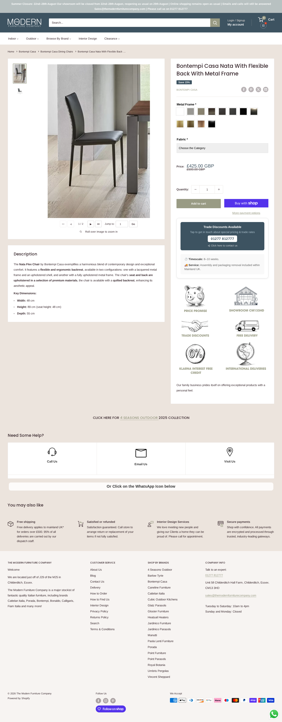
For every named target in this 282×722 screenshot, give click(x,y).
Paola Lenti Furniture (160, 641)
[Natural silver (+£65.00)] (255, 111)
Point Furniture (157, 653)
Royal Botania (156, 664)
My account (236, 24)
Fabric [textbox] (182, 139)
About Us (96, 569)
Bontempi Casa (186, 89)
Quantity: (182, 189)
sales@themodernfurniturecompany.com (230, 595)
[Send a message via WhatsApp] (274, 714)
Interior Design (99, 605)
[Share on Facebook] (244, 89)
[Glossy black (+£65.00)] (212, 124)
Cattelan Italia (156, 593)
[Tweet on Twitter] (258, 89)
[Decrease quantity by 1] (195, 189)
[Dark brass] (212, 111)
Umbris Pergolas (158, 670)
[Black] (244, 111)
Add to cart (198, 203)
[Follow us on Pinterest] (113, 700)
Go (133, 224)
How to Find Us (100, 599)
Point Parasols (157, 659)
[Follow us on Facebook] (98, 700)
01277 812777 (214, 575)
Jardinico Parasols (159, 629)
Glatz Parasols (157, 605)
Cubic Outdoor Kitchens (163, 599)
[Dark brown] (223, 111)
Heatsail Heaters (158, 617)
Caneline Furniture (159, 587)
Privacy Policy (99, 611)
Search (94, 623)
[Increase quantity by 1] (219, 189)
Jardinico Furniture (159, 623)
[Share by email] (265, 89)
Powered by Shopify (19, 698)
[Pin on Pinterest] (251, 89)
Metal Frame (186, 104)
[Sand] (202, 111)
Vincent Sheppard (159, 676)
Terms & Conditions (102, 629)
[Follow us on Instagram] (105, 700)
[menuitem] (13, 38)
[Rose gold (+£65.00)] (202, 124)
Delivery (95, 587)
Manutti (152, 635)
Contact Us (97, 581)
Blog (93, 575)
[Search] (215, 22)
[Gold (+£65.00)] (181, 124)
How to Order (98, 593)
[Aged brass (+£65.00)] (191, 124)
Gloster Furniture (158, 611)
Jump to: (110, 223)
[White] (181, 111)
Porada (152, 647)
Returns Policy (99, 617)
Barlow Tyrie (155, 575)
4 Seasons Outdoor (139, 417)
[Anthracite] (233, 111)
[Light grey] (191, 111)
